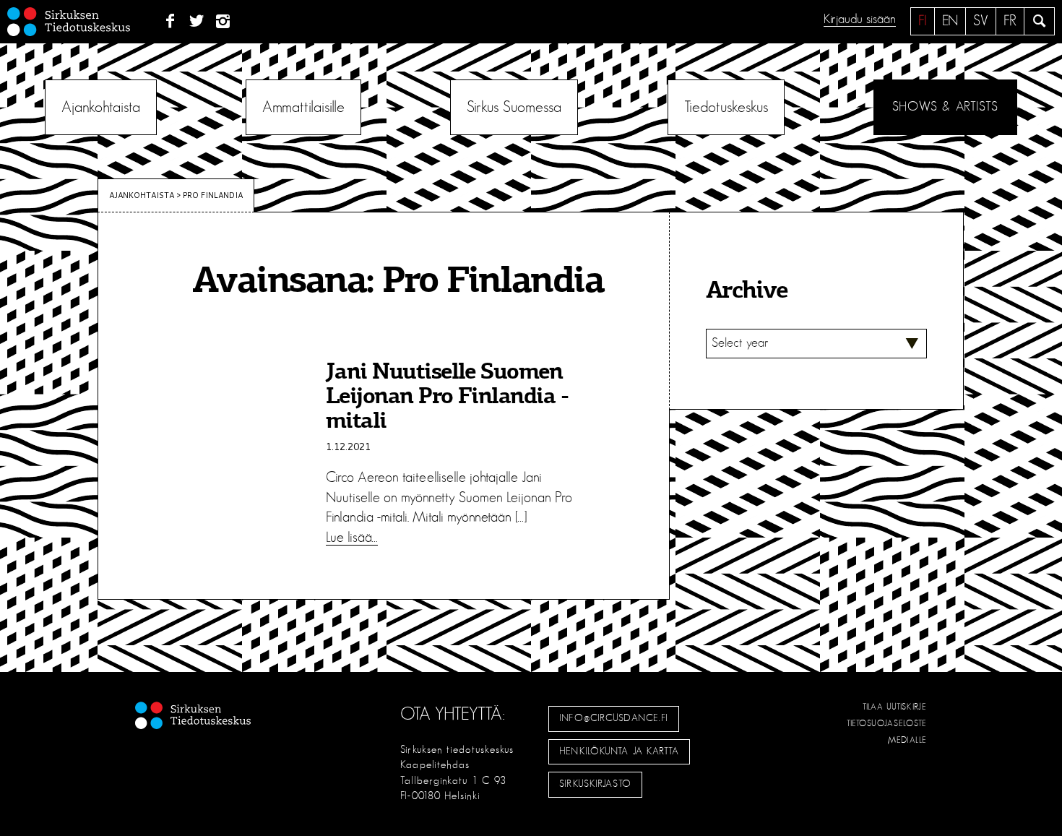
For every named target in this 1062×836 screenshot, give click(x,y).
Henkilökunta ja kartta (619, 751)
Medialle (907, 740)
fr (1009, 21)
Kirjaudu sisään (860, 19)
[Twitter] (197, 22)
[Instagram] (223, 22)
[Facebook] (170, 22)
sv (980, 21)
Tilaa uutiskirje (895, 706)
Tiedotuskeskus (726, 107)
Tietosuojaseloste (887, 723)
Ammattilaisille (303, 107)
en (950, 21)
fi (922, 21)
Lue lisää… (352, 537)
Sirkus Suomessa (514, 107)
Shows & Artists (945, 106)
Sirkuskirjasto (595, 784)
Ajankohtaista (100, 107)
